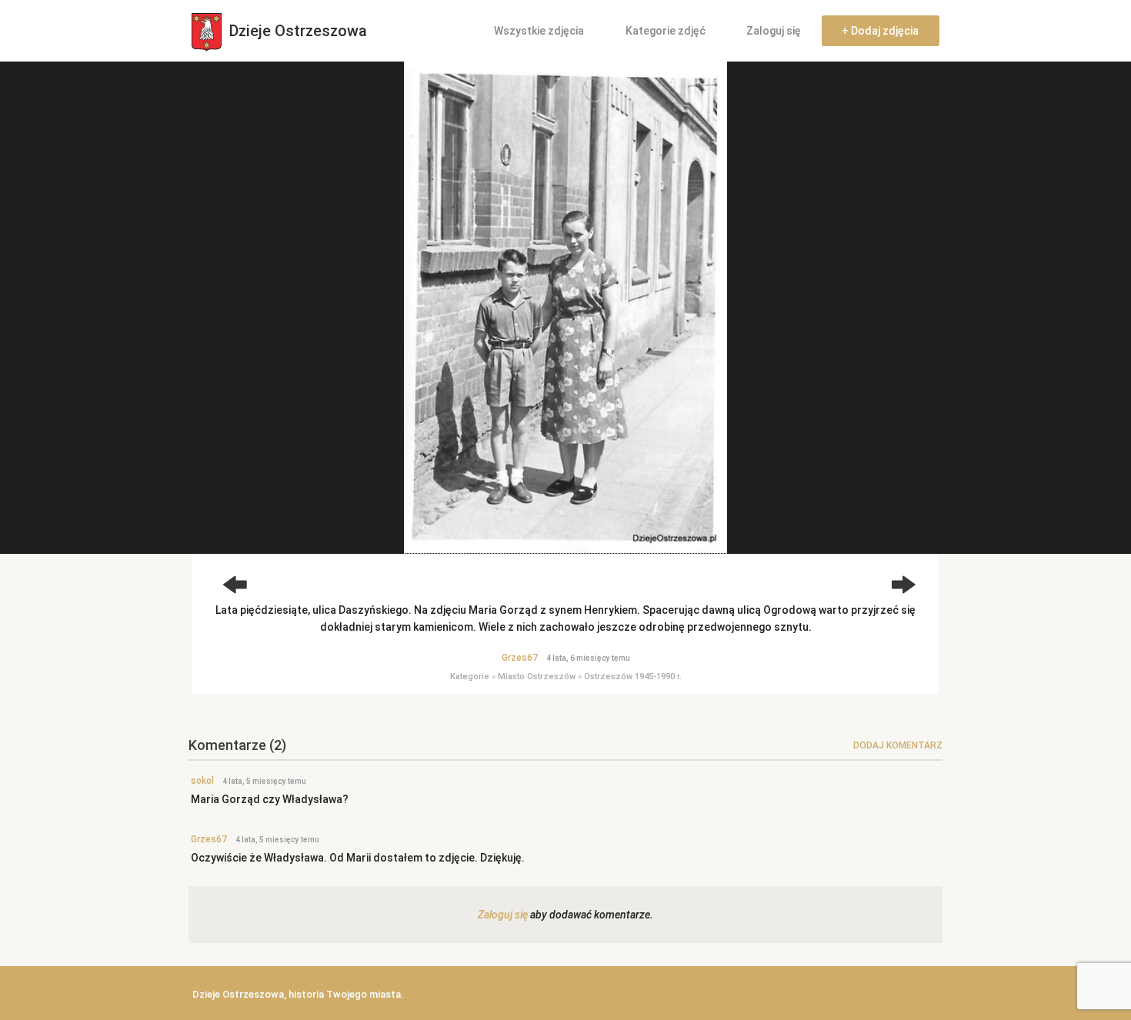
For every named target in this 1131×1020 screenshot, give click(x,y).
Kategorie (469, 677)
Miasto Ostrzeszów (537, 677)
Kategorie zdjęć (666, 31)
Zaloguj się (773, 31)
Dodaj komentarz (897, 745)
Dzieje (296, 31)
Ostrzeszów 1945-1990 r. (633, 677)
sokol (202, 780)
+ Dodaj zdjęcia (880, 31)
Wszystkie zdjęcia (539, 31)
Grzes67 (520, 657)
